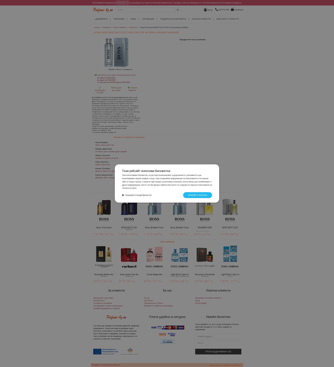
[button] (136, 195)
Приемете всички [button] (197, 195)
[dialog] (167, 183)
